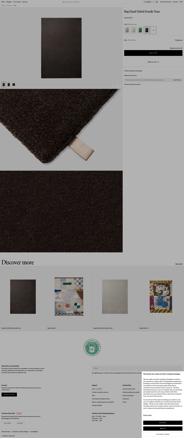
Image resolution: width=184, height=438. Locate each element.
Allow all (162, 422)
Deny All (163, 428)
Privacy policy (147, 415)
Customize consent (163, 434)
